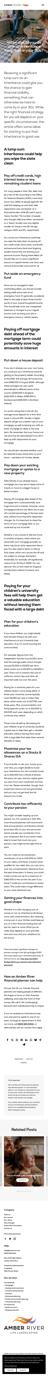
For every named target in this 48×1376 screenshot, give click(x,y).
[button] (5, 1239)
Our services (8, 1217)
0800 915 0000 (10, 1253)
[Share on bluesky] (35, 1040)
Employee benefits (12, 1310)
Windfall (24, 1062)
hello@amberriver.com (12, 1250)
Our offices (8, 1220)
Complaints (8, 1268)
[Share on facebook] (7, 1040)
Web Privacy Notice (11, 1271)
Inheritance (19, 1059)
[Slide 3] (23, 1191)
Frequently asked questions (14, 1265)
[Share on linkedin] (26, 1040)
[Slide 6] (30, 1191)
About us (7, 1215)
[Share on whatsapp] (31, 1040)
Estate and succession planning (16, 1299)
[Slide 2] (20, 1191)
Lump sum (29, 1059)
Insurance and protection (14, 1291)
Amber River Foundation (13, 1226)
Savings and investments (14, 1288)
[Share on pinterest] (21, 1040)
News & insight (9, 1223)
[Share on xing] (40, 1040)
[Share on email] (24, 1044)
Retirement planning (12, 1296)
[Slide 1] (18, 1191)
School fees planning (12, 1302)
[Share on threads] (17, 1040)
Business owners (11, 1307)
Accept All (23, 1370)
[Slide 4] (25, 1191)
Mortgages (9, 1285)
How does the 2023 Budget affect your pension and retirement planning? (22, 962)
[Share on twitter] (12, 1040)
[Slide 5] (27, 1191)
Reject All (10, 1370)
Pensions (8, 1294)
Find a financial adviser (12, 1234)
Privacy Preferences (10, 1366)
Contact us (8, 1228)
